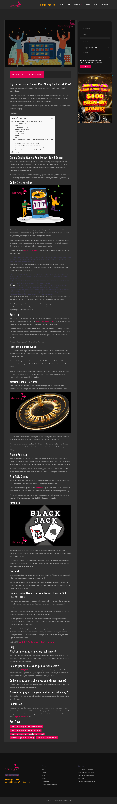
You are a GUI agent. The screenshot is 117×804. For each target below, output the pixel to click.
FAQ (13, 142)
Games (88, 4)
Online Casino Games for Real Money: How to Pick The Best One (32, 139)
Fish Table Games (19, 133)
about (68, 4)
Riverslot (81, 779)
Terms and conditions (87, 63)
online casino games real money (47, 738)
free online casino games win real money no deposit (28, 734)
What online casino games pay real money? (27, 144)
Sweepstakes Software (86, 769)
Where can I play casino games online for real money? (30, 150)
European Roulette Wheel (22, 127)
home (61, 4)
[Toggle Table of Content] (51, 118)
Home (44, 769)
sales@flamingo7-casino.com (17, 782)
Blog (95, 4)
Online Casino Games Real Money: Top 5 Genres (27, 121)
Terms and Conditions (49, 785)
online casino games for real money (22, 738)
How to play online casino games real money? (27, 146)
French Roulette (19, 131)
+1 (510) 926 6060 (47, 5)
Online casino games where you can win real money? (29, 148)
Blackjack (17, 135)
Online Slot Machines (20, 123)
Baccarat (17, 137)
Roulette (17, 125)
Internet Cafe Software (86, 772)
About (44, 772)
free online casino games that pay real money (26, 730)
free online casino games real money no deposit (26, 726)
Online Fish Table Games (86, 782)
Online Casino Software (86, 775)
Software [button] (77, 4)
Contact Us (104, 4)
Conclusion (15, 152)
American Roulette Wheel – (22, 129)
